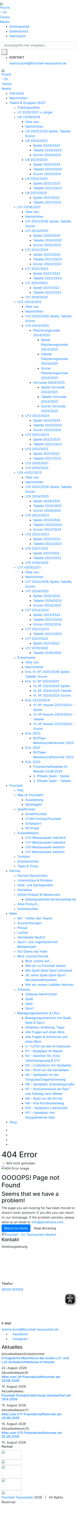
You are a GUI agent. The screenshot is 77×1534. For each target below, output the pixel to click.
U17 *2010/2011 (29, 567)
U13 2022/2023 (37, 435)
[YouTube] (10, 1139)
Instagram (20, 1339)
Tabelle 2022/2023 (47, 188)
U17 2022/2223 (37, 629)
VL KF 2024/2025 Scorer (52, 695)
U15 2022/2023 (37, 534)
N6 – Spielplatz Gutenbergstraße (49, 1084)
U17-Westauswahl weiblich (45, 852)
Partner (15, 871)
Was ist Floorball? (30, 795)
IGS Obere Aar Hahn (32, 951)
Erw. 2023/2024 (37, 700)
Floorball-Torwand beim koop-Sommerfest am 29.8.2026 (36, 1397)
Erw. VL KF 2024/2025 (42, 681)
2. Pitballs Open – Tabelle (52, 781)
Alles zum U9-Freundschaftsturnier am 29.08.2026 (31, 1378)
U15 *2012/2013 (29, 473)
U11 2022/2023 (36, 269)
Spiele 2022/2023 (46, 183)
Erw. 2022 (32, 748)
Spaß (29, 999)
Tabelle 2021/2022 (47, 202)
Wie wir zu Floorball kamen (45, 966)
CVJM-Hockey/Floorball (43, 819)
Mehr (13, 913)
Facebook (20, 1334)
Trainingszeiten (28, 107)
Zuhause (23, 989)
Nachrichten (18, 98)
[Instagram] (10, 1135)
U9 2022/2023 (36, 179)
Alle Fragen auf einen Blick (45, 1032)
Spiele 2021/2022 (46, 198)
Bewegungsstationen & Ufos (38, 1013)
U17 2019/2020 (36, 648)
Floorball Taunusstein (17, 1497)
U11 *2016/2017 (29, 207)
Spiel (29, 1004)
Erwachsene (26, 657)
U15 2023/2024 (37, 515)
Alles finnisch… (28, 904)
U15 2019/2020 (36, 563)
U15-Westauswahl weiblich (45, 847)
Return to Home (16, 1228)
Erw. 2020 (32, 762)
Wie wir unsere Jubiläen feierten (49, 985)
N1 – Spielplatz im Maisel (43, 1051)
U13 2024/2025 (37, 326)
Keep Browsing (45, 1228)
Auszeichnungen (29, 923)
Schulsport (33, 823)
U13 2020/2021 (36, 463)
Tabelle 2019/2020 (47, 653)
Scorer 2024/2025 (47, 155)
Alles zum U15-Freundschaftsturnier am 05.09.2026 (32, 1434)
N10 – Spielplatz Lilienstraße (46, 1108)
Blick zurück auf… (38, 961)
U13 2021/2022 (36, 449)
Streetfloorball (36, 814)
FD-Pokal (32, 828)
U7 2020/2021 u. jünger (35, 112)
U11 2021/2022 (36, 283)
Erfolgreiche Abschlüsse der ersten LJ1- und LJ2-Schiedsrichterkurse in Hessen (35, 1360)
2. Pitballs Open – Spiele (51, 776)
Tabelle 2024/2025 (47, 150)
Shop (13, 1122)
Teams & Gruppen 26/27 (27, 103)
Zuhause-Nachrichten (41, 994)
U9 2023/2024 (36, 160)
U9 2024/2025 (36, 141)
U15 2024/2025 (37, 496)
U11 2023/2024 (36, 250)
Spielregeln (33, 804)
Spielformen (26, 809)
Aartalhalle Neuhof (31, 937)
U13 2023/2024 (37, 416)
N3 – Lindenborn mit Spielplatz (48, 1065)
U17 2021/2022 (36, 638)
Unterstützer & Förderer (35, 880)
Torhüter (23, 857)
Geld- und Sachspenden (35, 885)
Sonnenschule (27, 909)
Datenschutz (18, 31)
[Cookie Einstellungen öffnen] (29, 1519)
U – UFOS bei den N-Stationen (48, 1046)
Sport (29, 1008)
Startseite (16, 93)
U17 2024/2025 (37, 591)
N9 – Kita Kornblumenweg (44, 1103)
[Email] (10, 1144)
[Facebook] (10, 1130)
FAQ (20, 790)
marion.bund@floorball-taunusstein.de (37, 63)
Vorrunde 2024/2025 (49, 382)
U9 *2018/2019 (28, 117)
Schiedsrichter (28, 861)
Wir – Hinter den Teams (34, 918)
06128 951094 (12, 1289)
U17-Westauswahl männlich (45, 842)
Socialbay (24, 890)
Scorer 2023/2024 (47, 174)
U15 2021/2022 (36, 548)
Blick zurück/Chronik (32, 956)
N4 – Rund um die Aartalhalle (47, 1070)
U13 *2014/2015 (29, 302)
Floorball (16, 785)
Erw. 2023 (32, 733)
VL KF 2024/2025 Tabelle (52, 691)
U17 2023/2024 (37, 610)
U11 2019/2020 (36, 297)
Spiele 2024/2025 (46, 145)
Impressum (17, 36)
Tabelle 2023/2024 (47, 169)
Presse (22, 928)
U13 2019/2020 (36, 468)
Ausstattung (34, 800)
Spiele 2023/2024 (46, 164)
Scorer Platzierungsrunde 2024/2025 (54, 373)
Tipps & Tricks (27, 866)
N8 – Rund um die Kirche (43, 1098)
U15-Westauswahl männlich (45, 838)
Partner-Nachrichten (32, 876)
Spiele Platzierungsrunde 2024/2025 (54, 344)
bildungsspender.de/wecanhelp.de (50, 899)
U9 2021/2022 (36, 193)
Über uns (32, 122)
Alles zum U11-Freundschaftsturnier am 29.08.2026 (31, 1416)
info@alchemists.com (47, 1222)
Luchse (22, 932)
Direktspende (19, 26)
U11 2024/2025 (36, 231)
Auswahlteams (28, 833)
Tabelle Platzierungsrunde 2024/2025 (54, 358)
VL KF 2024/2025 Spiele (51, 686)
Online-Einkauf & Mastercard (38, 894)
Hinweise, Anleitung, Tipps (45, 1027)
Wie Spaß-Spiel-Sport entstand (48, 970)
